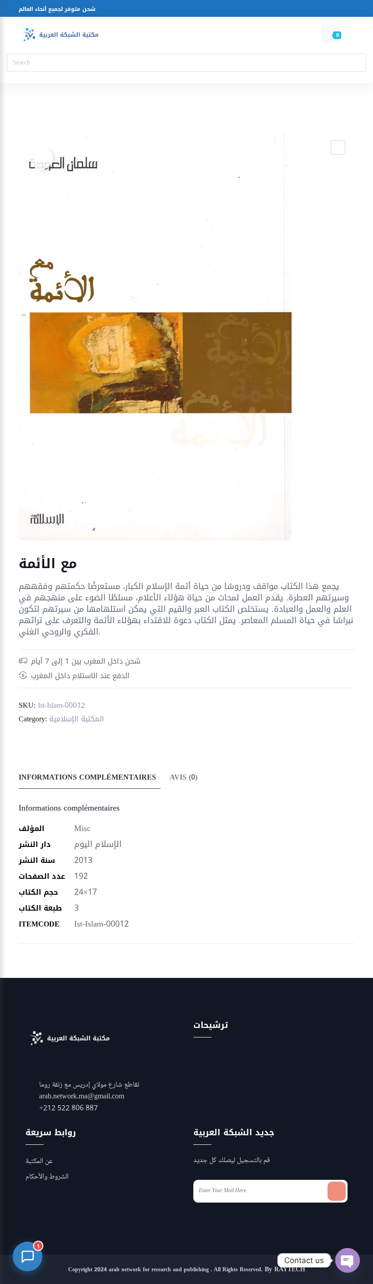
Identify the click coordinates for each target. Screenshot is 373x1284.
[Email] (242, 10)
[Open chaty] (347, 1260)
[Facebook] (190, 10)
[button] (338, 147)
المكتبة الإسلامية (76, 719)
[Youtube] (225, 10)
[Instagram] (207, 10)
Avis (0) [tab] (183, 777)
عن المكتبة (39, 1162)
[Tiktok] (259, 10)
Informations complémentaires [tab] (87, 777)
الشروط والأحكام (47, 1177)
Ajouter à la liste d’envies (41, 158)
